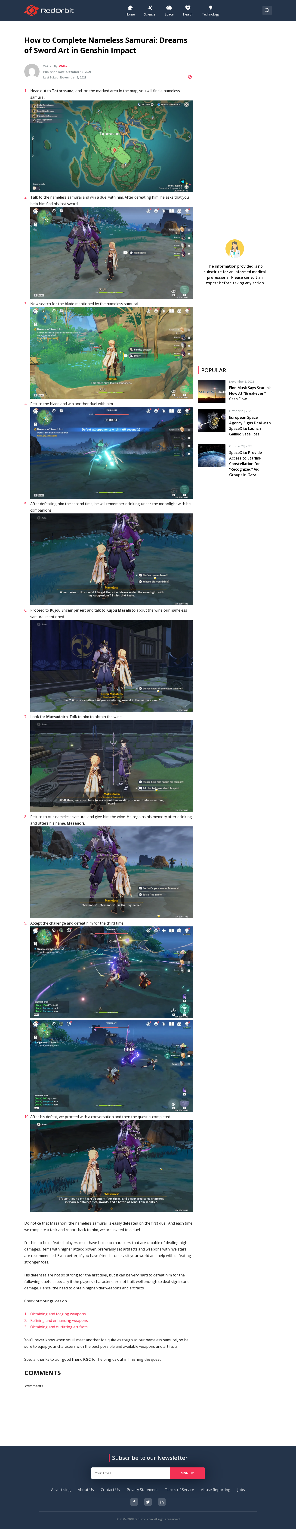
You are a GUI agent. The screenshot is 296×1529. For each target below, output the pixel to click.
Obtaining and (42, 1313)
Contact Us (110, 1489)
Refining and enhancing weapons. (59, 1320)
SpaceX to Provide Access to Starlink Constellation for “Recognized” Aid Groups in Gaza (245, 463)
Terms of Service (179, 1489)
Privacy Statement (142, 1489)
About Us (86, 1489)
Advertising (61, 1489)
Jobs (241, 1489)
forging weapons (71, 1313)
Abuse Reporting (215, 1489)
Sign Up (187, 1473)
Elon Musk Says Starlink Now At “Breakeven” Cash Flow (250, 393)
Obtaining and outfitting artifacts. (59, 1326)
